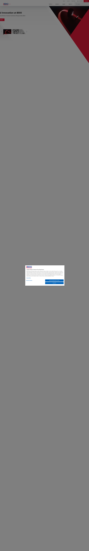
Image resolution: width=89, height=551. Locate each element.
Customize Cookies (29, 280)
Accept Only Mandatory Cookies (54, 280)
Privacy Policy (29, 277)
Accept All (54, 283)
